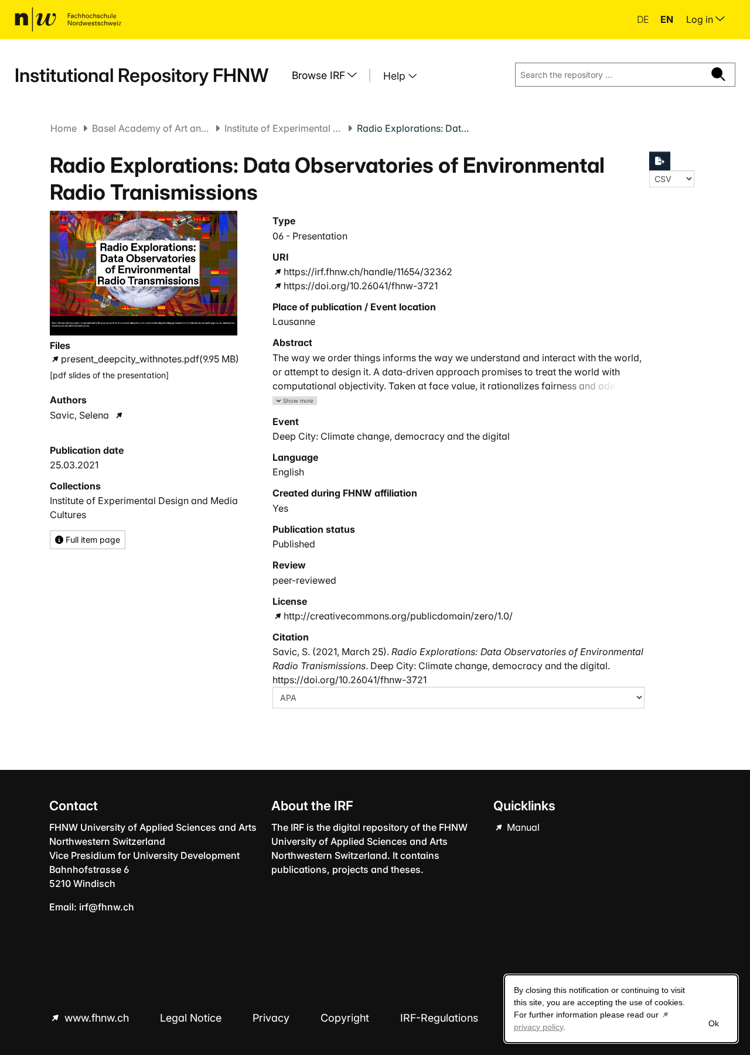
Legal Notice (192, 1018)
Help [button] (395, 76)
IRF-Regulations (439, 1018)
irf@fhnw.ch (106, 907)
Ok (713, 1023)
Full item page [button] (91, 539)
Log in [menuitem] (700, 19)
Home (63, 128)
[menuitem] (329, 75)
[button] (294, 400)
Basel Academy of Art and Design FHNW (150, 128)
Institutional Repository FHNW (141, 75)
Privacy (272, 1018)
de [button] (644, 19)
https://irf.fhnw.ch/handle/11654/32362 (368, 272)
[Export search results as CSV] (659, 161)
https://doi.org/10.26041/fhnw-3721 (361, 286)
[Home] (68, 19)
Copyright (346, 1018)
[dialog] (621, 1008)
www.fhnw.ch (97, 1018)
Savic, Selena (79, 415)
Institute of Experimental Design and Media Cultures (283, 128)
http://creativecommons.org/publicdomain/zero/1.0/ (398, 616)
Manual (522, 827)
